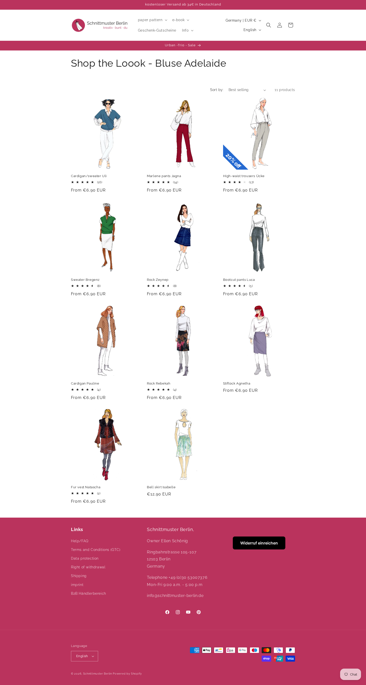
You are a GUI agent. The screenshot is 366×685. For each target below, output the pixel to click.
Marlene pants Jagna (164, 176)
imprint (77, 585)
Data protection (85, 558)
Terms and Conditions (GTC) (96, 550)
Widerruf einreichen (259, 542)
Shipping (79, 576)
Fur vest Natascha (85, 487)
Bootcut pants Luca (239, 280)
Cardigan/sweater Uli (89, 176)
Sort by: (217, 90)
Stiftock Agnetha (236, 383)
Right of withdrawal (88, 567)
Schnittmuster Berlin (97, 673)
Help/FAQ (79, 541)
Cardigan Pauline (85, 383)
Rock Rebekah (158, 383)
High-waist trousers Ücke (244, 176)
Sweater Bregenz (85, 280)
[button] (152, 20)
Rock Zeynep (158, 280)
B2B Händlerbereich (88, 593)
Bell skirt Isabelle (161, 487)
